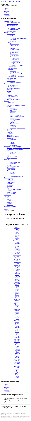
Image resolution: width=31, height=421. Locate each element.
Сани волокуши (11, 78)
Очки (8, 92)
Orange (17, 297)
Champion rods (17, 240)
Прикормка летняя (12, 158)
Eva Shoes (17, 250)
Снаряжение (10, 79)
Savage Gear (17, 309)
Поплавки (13, 39)
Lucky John (17, 280)
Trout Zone (17, 337)
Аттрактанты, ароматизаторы (15, 149)
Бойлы (9, 150)
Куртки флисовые (18, 65)
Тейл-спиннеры (11, 169)
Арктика (17, 360)
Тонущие (12, 153)
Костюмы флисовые (18, 64)
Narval (17, 292)
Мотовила (9, 129)
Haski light (17, 265)
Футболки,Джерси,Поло (13, 99)
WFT (17, 347)
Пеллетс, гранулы (12, 156)
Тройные (12, 112)
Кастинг (9, 199)
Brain (17, 239)
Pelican (17, 302)
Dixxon (17, 246)
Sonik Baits (17, 320)
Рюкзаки (9, 186)
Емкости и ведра (11, 180)
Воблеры (9, 165)
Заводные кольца (14, 140)
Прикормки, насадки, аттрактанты (13, 146)
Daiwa (17, 245)
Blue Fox (17, 238)
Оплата (6, 12)
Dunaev (17, 248)
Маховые (9, 202)
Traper (17, 336)
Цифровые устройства (10, 206)
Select (17, 313)
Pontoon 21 (17, 303)
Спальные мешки (11, 31)
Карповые (13, 122)
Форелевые (10, 170)
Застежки (12, 142)
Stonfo (17, 325)
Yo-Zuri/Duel (17, 353)
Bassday (17, 235)
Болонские (10, 198)
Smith (17, 319)
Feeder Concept (17, 255)
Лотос (17, 370)
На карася (12, 125)
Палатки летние (11, 26)
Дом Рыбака (17, 366)
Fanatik (17, 253)
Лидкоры (12, 118)
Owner (17, 300)
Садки (8, 188)
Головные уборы (14, 49)
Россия (17, 374)
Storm (17, 326)
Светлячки (10, 133)
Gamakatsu (17, 259)
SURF (17, 333)
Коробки (9, 183)
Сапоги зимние (14, 45)
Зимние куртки (14, 52)
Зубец (17, 367)
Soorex (17, 322)
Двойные (12, 108)
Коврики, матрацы (12, 25)
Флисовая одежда (15, 62)
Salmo (17, 307)
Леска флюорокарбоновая (17, 116)
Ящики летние (11, 193)
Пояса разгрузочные (12, 96)
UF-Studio (17, 343)
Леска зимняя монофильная (20, 36)
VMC (17, 346)
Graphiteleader (17, 262)
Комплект (16, 61)
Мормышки (13, 75)
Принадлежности (8, 178)
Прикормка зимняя (12, 68)
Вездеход (17, 362)
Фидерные (13, 126)
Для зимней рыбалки (9, 32)
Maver (17, 286)
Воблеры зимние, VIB (16, 74)
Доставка (6, 11)
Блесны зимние (14, 72)
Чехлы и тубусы (11, 192)
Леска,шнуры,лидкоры (13, 113)
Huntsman (17, 269)
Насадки (12, 173)
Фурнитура (10, 138)
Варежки (12, 48)
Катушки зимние (11, 41)
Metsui (17, 290)
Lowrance (17, 279)
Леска (11, 35)
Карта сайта (7, 15)
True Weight (17, 339)
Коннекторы (13, 145)
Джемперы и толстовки (13, 88)
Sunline (17, 332)
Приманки (10, 69)
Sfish (17, 316)
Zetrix (17, 356)
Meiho (17, 287)
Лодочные (10, 200)
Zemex (17, 354)
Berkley (17, 236)
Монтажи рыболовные (13, 121)
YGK (17, 352)
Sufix (17, 329)
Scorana (17, 310)
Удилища (6, 196)
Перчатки (9, 93)
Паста (8, 155)
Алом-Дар (17, 359)
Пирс (17, 372)
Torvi (17, 334)
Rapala (17, 305)
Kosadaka (17, 276)
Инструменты (11, 182)
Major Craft (17, 283)
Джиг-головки (11, 103)
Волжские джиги (17, 364)
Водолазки (16, 58)
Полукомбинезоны (12, 95)
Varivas (17, 344)
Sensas (17, 315)
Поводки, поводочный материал (16, 131)
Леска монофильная (15, 115)
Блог (5, 9)
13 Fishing (17, 228)
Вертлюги (13, 139)
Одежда (9, 46)
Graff (17, 260)
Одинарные (13, 109)
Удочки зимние (11, 81)
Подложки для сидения (13, 28)
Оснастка (6, 101)
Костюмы (9, 89)
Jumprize (17, 275)
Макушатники (14, 123)
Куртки (9, 91)
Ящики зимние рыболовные (14, 82)
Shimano (17, 317)
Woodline (17, 350)
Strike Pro (17, 327)
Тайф (17, 377)
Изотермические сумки (13, 22)
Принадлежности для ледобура (15, 76)
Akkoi (17, 230)
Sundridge (17, 330)
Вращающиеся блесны (16, 162)
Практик (17, 373)
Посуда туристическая (13, 29)
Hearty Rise (17, 266)
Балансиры (13, 71)
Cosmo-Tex (17, 243)
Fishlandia (17, 258)
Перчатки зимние (15, 55)
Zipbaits (17, 357)
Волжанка (17, 363)
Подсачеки (10, 185)
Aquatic (17, 232)
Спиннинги (10, 203)
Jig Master (17, 273)
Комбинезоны (14, 54)
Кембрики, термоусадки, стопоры (16, 105)
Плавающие (13, 152)
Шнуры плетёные (15, 119)
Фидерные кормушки (13, 136)
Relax (17, 306)
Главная (6, 8)
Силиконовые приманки (13, 166)
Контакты (6, 14)
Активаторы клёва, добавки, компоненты (18, 148)
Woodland (17, 349)
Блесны (9, 160)
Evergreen (17, 252)
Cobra (17, 242)
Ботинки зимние (14, 44)
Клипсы (12, 143)
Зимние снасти (11, 34)
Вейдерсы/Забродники (13, 85)
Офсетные (13, 111)
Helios (17, 267)
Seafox (17, 312)
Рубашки (9, 98)
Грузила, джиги (11, 102)
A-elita (17, 229)
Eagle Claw (17, 249)
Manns (17, 285)
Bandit (17, 233)
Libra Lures (17, 277)
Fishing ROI (17, 256)
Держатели (10, 179)
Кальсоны (16, 59)
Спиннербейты (11, 168)
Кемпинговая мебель (12, 24)
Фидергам (9, 135)
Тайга (17, 376)
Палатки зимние (11, 66)
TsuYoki (17, 340)
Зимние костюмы (15, 51)
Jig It (17, 272)
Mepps (17, 289)
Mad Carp (17, 282)
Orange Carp (17, 299)
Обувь (8, 42)
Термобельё (13, 56)
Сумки (9, 190)
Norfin (17, 295)
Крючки (9, 106)
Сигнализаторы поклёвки (14, 189)
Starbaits (17, 323)
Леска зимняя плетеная (19, 38)
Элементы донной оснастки (17, 128)
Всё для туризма (8, 21)
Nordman (17, 293)
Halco (17, 263)
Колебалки (13, 163)
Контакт (17, 369)
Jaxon (17, 270)
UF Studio (17, 342)
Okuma (17, 296)
